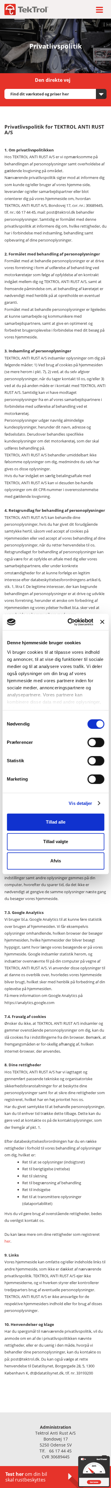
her (7, 1241)
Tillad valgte (55, 841)
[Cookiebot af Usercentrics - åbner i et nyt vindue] (69, 622)
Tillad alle (55, 821)
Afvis (55, 860)
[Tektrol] (26, 9)
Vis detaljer (80, 803)
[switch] (95, 742)
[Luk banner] (102, 622)
